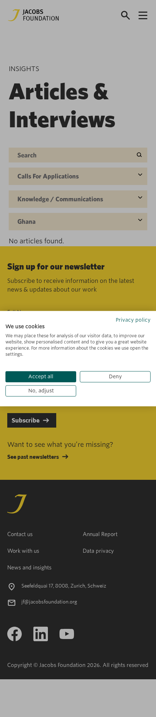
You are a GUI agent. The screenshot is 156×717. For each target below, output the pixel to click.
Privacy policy (133, 320)
